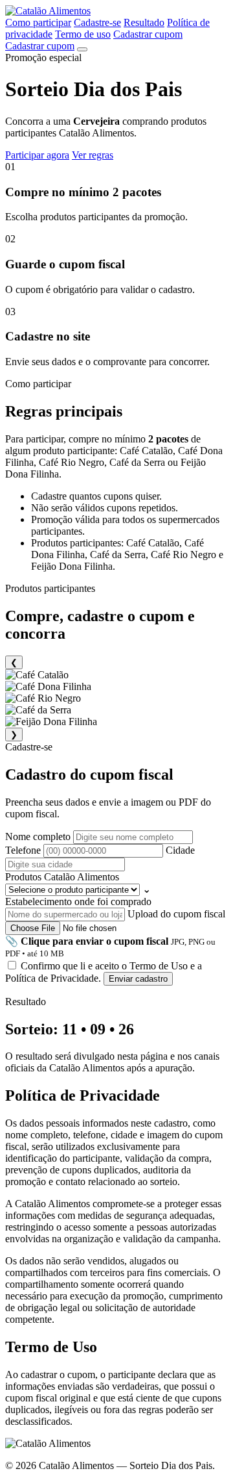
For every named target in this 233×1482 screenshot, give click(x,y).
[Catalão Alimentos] (48, 10)
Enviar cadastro (138, 979)
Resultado (144, 22)
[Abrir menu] (82, 49)
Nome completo (39, 836)
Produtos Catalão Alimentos (78, 883)
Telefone (24, 850)
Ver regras (92, 154)
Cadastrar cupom (148, 34)
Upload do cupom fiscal (115, 933)
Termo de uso (83, 34)
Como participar (38, 22)
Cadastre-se (97, 22)
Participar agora (37, 154)
